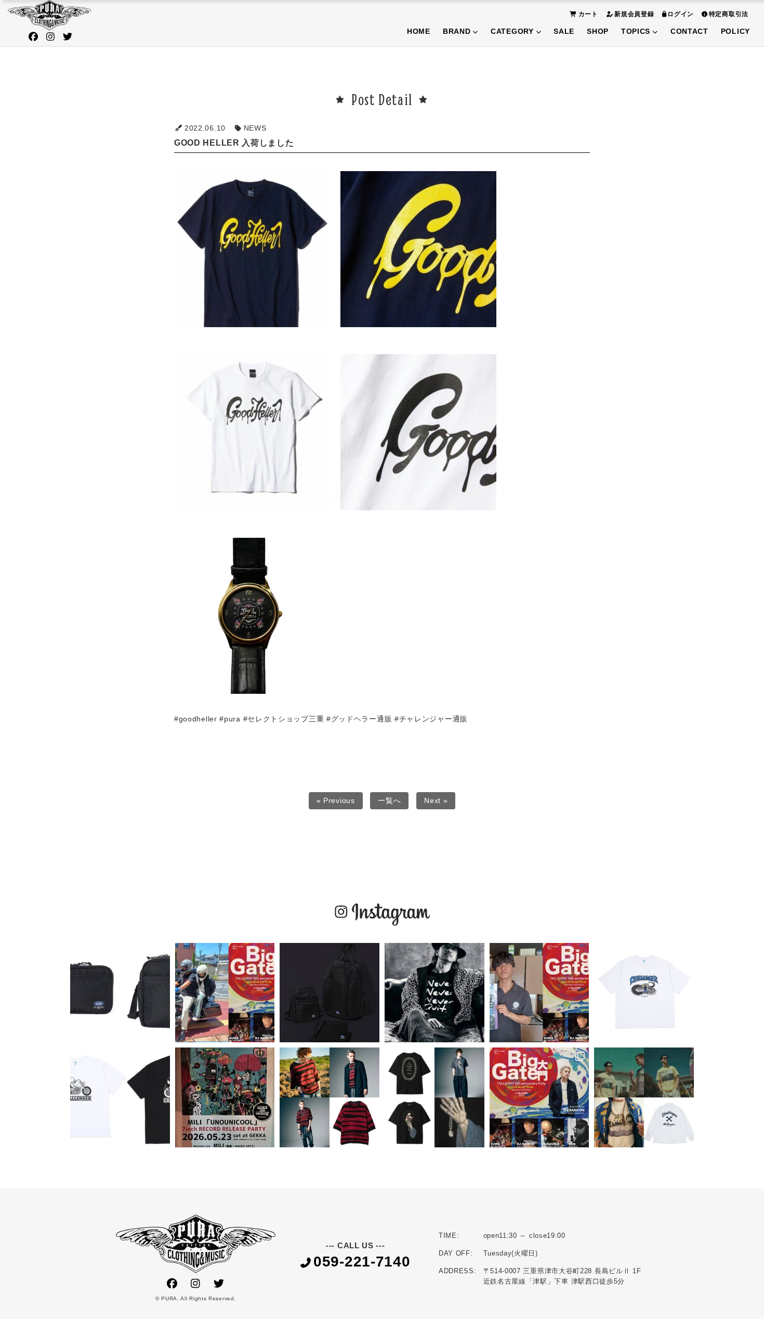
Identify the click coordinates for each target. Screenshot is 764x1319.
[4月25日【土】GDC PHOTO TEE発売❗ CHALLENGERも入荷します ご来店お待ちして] (644, 1097)
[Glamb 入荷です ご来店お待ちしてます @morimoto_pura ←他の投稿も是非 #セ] (329, 1097)
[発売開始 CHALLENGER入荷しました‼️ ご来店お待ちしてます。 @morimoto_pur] (644, 993)
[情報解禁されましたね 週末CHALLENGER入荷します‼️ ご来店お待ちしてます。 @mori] (120, 993)
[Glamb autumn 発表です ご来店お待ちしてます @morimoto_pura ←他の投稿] (434, 993)
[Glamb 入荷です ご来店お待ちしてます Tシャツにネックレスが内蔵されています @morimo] (434, 1097)
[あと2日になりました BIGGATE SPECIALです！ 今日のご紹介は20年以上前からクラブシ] (225, 993)
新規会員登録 (634, 14)
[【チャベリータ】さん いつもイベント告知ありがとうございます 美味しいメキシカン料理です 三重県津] (539, 1097)
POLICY (735, 31)
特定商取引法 (728, 14)
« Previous (336, 800)
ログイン (680, 14)
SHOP (598, 31)
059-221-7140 (361, 1262)
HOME (418, 31)
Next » (435, 800)
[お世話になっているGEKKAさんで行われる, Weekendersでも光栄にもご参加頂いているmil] (225, 1097)
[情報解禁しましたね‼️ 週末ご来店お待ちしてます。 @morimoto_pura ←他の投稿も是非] (329, 993)
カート (588, 14)
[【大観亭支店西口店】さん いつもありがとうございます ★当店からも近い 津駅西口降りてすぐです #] (539, 993)
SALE (564, 31)
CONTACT (689, 31)
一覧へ (389, 800)
